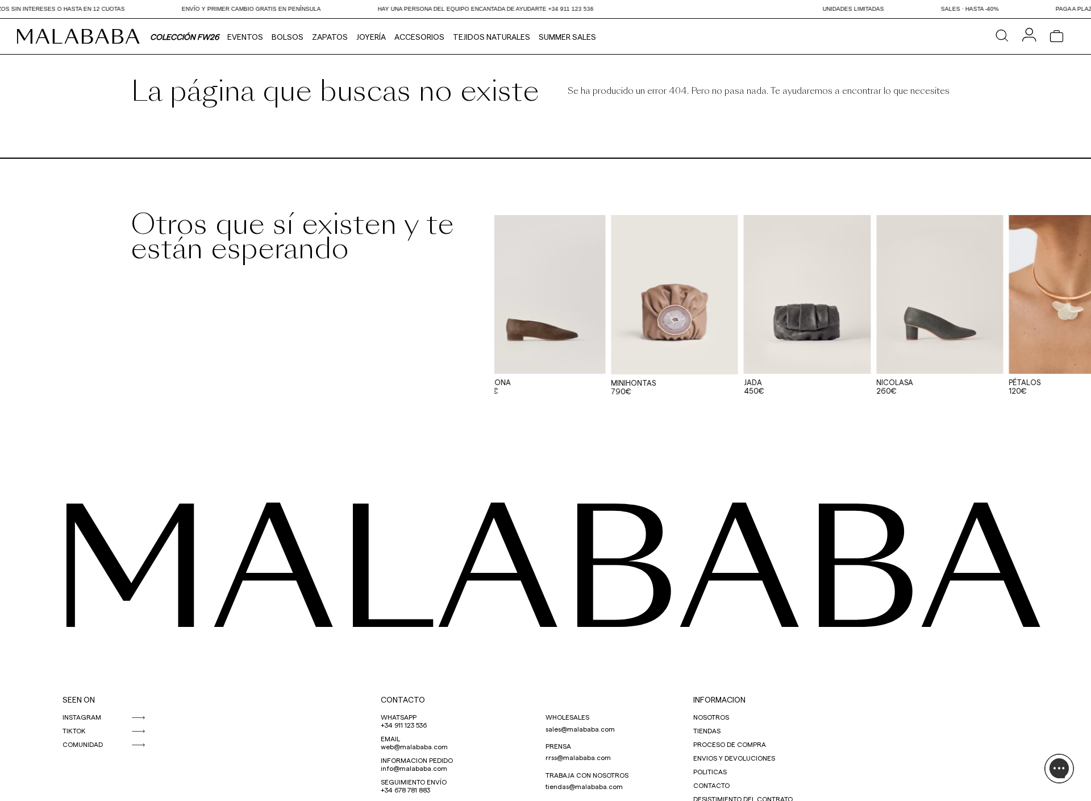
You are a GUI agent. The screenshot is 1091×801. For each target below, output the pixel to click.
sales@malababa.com (580, 729)
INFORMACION (719, 699)
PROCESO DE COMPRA (729, 744)
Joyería (371, 37)
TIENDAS (707, 730)
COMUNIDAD (83, 744)
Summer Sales (567, 37)
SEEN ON (79, 699)
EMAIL (390, 738)
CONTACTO (403, 699)
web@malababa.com (414, 746)
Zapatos (330, 37)
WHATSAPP (399, 717)
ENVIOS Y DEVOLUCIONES (734, 758)
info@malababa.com (414, 768)
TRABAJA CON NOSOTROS (587, 775)
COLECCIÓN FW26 (184, 37)
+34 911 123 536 (404, 725)
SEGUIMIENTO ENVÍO (414, 782)
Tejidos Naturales (491, 37)
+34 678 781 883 (405, 790)
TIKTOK (74, 730)
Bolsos (287, 37)
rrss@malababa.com (578, 757)
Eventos (245, 37)
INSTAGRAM (82, 717)
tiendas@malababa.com (584, 786)
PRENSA (558, 746)
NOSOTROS (711, 717)
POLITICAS (710, 771)
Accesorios (419, 37)
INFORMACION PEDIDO (417, 760)
